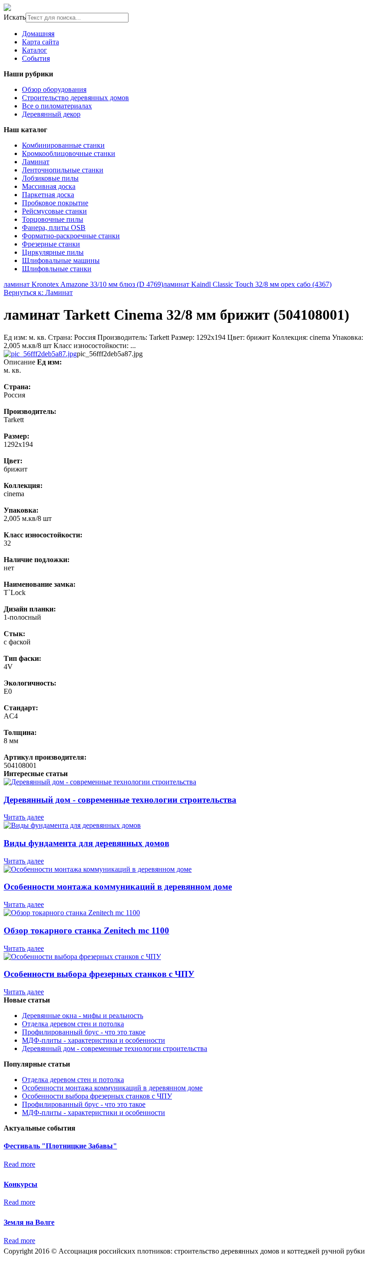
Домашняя (38, 34)
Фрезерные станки (51, 244)
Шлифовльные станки (56, 269)
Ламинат (35, 162)
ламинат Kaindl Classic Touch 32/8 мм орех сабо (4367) (247, 284)
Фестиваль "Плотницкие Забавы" (60, 1146)
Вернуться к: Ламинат (38, 292)
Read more (19, 1164)
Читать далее (24, 817)
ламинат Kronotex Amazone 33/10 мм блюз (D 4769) (83, 284)
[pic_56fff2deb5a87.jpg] (40, 354)
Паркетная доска (48, 194)
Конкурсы (21, 1184)
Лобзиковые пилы (50, 178)
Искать (15, 17)
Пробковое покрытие (55, 203)
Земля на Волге (29, 1222)
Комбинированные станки (63, 145)
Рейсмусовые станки (54, 211)
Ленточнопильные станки (62, 170)
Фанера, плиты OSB (54, 227)
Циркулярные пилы (53, 252)
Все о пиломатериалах (57, 106)
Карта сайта (40, 42)
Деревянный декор (51, 114)
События (36, 58)
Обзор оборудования (54, 89)
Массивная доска (48, 186)
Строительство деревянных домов (75, 98)
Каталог (34, 50)
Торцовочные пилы (52, 219)
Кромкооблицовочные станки (68, 153)
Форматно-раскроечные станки (71, 236)
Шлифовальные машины (61, 260)
